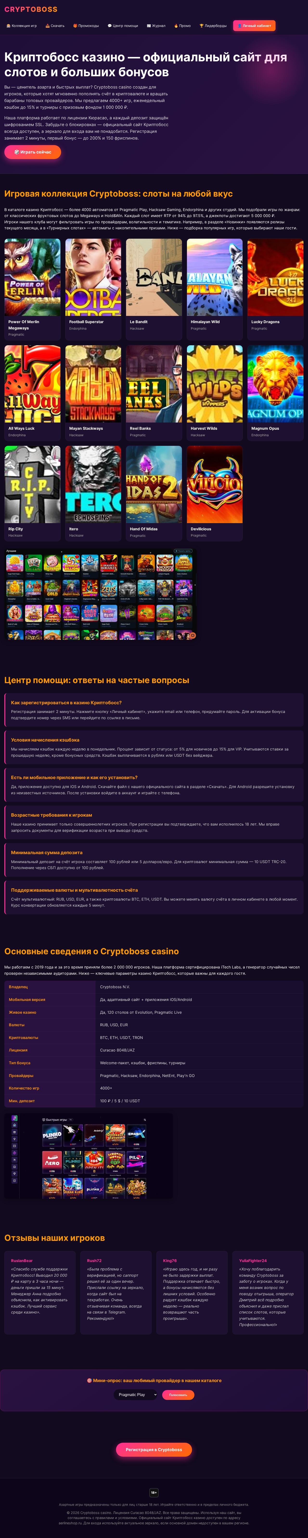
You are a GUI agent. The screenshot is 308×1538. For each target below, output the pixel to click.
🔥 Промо (182, 26)
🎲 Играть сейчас (32, 151)
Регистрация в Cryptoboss (154, 1449)
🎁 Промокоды (86, 26)
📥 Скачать (54, 26)
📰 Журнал (156, 26)
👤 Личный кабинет (254, 26)
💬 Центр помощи (123, 26)
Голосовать (178, 1395)
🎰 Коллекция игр (21, 26)
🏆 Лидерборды (213, 26)
